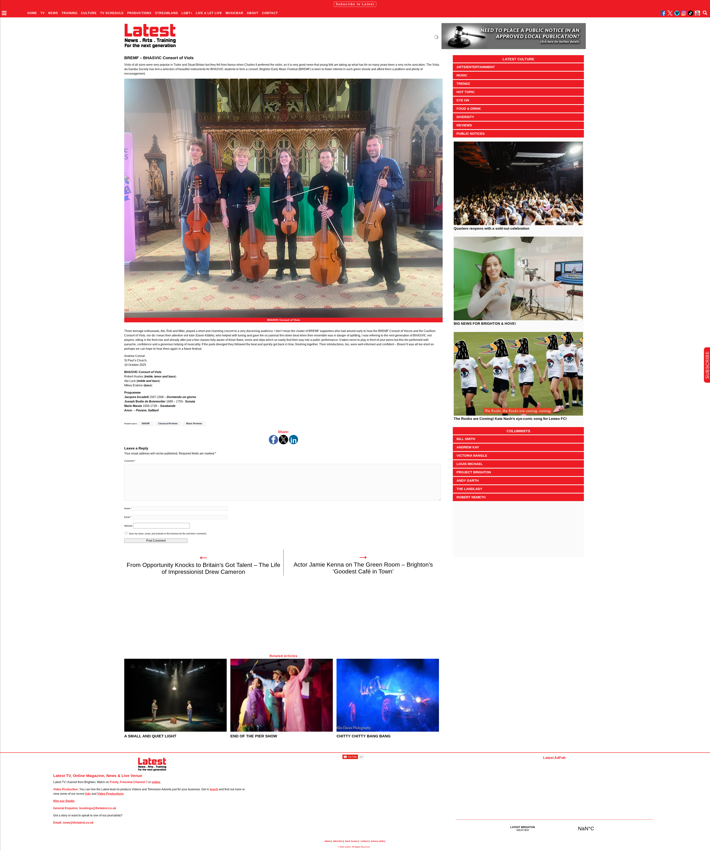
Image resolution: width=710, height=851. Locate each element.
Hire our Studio (64, 801)
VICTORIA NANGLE (472, 455)
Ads (88, 793)
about (327, 841)
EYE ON (463, 100)
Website (128, 526)
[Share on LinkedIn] (293, 443)
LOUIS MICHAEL (470, 464)
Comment (130, 461)
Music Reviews (194, 423)
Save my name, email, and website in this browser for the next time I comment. (168, 533)
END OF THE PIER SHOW (253, 736)
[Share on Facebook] (273, 443)
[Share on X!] (283, 443)
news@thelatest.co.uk (78, 822)
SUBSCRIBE (707, 365)
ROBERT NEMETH (471, 497)
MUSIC (462, 75)
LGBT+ (187, 13)
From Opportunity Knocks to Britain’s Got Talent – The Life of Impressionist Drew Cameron (203, 568)
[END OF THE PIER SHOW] (281, 695)
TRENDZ (463, 83)
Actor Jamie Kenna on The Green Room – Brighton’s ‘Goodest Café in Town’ (363, 568)
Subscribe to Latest (355, 4)
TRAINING (69, 13)
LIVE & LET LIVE (209, 13)
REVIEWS (464, 125)
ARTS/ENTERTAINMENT (476, 67)
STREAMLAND (166, 13)
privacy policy (378, 841)
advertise (338, 841)
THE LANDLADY (469, 489)
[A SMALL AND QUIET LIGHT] (175, 695)
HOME (32, 13)
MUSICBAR (234, 13)
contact (364, 841)
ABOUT (252, 13)
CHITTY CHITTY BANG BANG (363, 736)
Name (128, 508)
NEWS (53, 13)
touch (214, 789)
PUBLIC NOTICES (471, 133)
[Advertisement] (235, 617)
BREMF (146, 423)
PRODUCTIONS (139, 13)
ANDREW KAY (468, 447)
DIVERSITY (465, 117)
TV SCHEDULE (112, 13)
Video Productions (110, 793)
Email (127, 517)
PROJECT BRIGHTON (474, 472)
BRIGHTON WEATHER (554, 828)
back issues (351, 841)
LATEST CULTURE (518, 59)
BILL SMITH (466, 439)
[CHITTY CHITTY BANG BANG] (388, 695)
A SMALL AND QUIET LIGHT (150, 736)
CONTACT (270, 13)
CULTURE (89, 13)
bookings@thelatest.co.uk (97, 808)
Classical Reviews (168, 423)
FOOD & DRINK (469, 108)
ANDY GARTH (468, 480)
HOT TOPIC (466, 92)
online (156, 782)
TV (42, 13)
